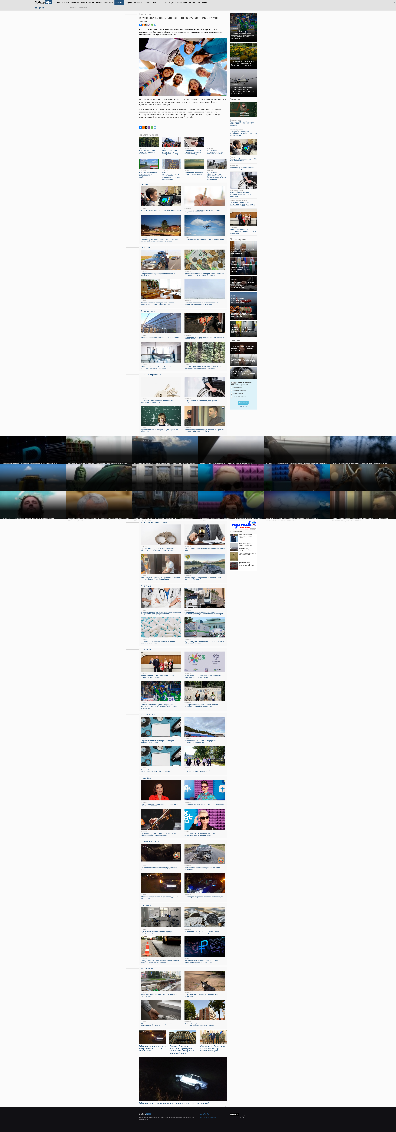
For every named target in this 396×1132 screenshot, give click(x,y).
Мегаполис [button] (202, 3)
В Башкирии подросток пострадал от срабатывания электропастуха (156, 367)
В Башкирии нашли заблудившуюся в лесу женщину (148, 152)
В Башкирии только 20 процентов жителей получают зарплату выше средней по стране (202, 932)
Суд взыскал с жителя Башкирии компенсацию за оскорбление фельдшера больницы (161, 613)
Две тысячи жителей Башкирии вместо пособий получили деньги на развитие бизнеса (204, 274)
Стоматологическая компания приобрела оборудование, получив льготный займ (157, 932)
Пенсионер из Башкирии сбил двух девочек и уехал (159, 868)
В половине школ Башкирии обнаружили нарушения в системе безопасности (157, 303)
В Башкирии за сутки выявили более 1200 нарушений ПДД (192, 152)
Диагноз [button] (156, 3)
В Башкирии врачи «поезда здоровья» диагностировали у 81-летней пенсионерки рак (203, 613)
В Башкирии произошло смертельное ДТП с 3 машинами (159, 897)
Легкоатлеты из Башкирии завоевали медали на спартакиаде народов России (203, 676)
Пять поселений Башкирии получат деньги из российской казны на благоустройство (159, 240)
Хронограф (148, 310)
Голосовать (243, 403)
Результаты (243, 406)
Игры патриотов (151, 374)
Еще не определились (239, 397)
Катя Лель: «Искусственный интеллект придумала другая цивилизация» (200, 834)
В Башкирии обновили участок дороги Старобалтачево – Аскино (148, 174)
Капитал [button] (192, 3)
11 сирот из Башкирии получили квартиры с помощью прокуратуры (159, 401)
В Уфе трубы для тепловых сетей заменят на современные (159, 995)
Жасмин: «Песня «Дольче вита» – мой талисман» (204, 804)
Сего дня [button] (65, 3)
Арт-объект (148, 714)
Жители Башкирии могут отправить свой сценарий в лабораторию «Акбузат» (157, 770)
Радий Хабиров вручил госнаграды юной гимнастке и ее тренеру (243, 231)
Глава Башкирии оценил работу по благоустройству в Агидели (198, 770)
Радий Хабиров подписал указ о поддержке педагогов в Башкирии (202, 211)
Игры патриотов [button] (87, 3)
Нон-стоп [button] (119, 3)
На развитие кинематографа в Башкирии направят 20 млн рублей (157, 741)
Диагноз (146, 585)
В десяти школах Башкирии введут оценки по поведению (159, 430)
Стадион (146, 649)
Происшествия (150, 841)
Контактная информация (208, 1117)
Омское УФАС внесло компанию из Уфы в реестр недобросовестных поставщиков (160, 961)
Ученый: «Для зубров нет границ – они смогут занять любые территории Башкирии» (203, 367)
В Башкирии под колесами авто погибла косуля (203, 897)
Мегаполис (147, 968)
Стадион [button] (128, 3)
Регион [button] (57, 3)
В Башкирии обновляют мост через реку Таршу (160, 337)
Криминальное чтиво (154, 522)
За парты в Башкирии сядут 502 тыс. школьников (161, 210)
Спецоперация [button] (167, 3)
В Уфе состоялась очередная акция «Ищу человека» (200, 995)
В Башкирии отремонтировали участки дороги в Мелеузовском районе (204, 338)
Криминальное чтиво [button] (104, 3)
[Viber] (149, 25)
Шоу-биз (146, 777)
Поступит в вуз (237, 387)
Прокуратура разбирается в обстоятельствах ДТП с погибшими (202, 578)
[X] (146, 25)
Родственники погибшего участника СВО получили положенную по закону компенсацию (171, 175)
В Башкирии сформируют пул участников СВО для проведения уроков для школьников (216, 175)
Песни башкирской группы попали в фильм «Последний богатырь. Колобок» (158, 834)
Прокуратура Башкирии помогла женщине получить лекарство (158, 642)
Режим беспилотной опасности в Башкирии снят (204, 239)
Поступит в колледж (239, 390)
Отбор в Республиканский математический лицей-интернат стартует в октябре (202, 1024)
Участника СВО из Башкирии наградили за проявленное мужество (242, 123)
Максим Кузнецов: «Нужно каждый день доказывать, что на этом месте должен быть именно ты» (159, 706)
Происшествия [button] (181, 3)
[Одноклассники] (143, 25)
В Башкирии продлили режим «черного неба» (193, 173)
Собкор (145, 1114)
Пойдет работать (238, 393)
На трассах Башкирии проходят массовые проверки (158, 274)
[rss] (208, 1114)
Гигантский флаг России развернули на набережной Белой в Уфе (200, 741)
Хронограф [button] (75, 3)
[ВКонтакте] (140, 25)
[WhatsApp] (152, 25)
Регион (145, 184)
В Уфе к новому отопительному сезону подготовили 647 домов (156, 1024)
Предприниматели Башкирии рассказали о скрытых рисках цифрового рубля (201, 961)
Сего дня (146, 247)
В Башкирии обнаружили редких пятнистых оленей (215, 152)
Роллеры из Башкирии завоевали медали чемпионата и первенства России (201, 705)
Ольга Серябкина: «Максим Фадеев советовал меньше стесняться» (159, 805)
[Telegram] (155, 25)
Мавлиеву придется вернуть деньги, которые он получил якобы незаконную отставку (204, 430)
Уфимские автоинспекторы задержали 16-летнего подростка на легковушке (201, 303)
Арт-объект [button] (138, 3)
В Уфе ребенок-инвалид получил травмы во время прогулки (202, 401)
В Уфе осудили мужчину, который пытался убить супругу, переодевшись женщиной (160, 578)
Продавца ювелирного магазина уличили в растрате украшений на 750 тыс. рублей (242, 204)
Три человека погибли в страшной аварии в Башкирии (202, 868)
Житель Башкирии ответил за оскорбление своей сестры (204, 549)
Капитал (146, 904)
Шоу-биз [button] (148, 3)
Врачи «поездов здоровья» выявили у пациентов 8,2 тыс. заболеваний (204, 642)
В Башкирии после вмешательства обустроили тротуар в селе (171, 152)
